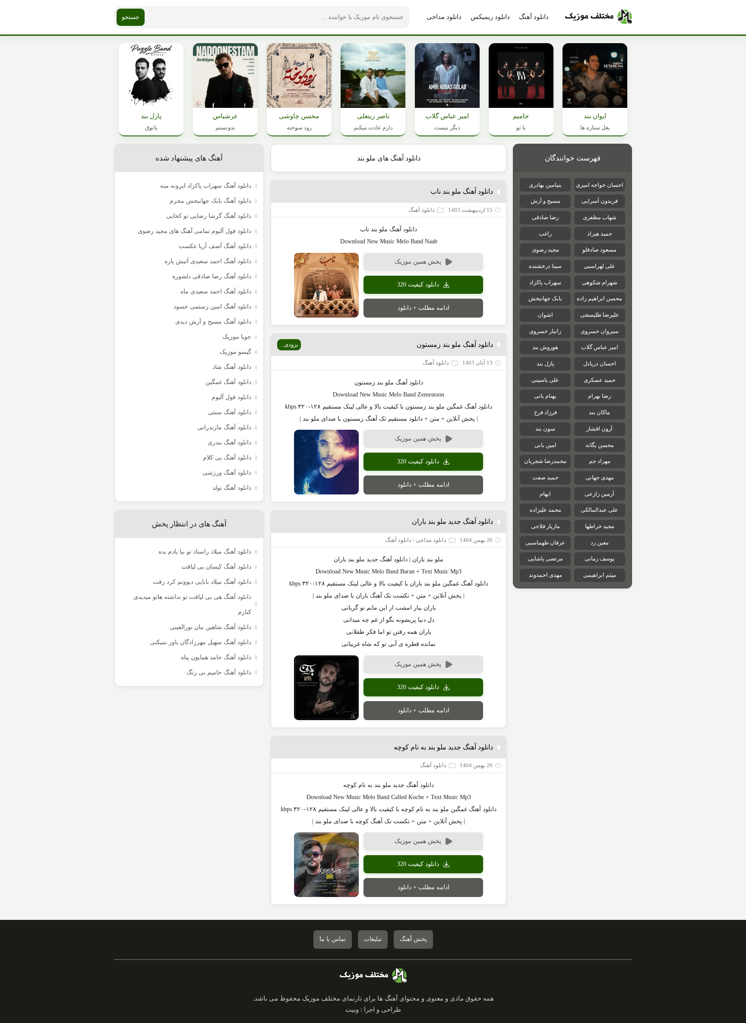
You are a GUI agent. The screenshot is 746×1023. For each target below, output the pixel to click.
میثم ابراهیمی (599, 575)
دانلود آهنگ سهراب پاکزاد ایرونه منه (205, 186)
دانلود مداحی (444, 16)
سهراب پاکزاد (545, 282)
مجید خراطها (599, 526)
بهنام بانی (545, 396)
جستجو (130, 17)
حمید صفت (545, 477)
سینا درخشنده (545, 266)
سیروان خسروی (600, 331)
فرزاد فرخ (545, 412)
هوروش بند (545, 347)
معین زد (600, 542)
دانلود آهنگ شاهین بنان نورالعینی (210, 627)
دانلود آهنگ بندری (229, 442)
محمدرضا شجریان (545, 461)
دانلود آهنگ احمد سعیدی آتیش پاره (207, 261)
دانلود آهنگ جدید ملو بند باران (452, 521)
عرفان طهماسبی (545, 542)
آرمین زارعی (599, 494)
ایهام (545, 494)
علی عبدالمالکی (599, 510)
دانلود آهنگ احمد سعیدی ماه (215, 291)
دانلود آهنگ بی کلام (227, 457)
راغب (545, 233)
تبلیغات (373, 939)
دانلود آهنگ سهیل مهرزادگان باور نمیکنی (200, 642)
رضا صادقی (545, 217)
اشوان (545, 315)
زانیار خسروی (545, 331)
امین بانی (545, 445)
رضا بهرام (599, 396)
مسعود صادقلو (599, 249)
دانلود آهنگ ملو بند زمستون (455, 344)
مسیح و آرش (545, 201)
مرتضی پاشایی (545, 558)
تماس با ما (332, 939)
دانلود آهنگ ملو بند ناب (461, 191)
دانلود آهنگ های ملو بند (388, 158)
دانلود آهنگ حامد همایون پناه (216, 657)
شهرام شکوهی (599, 282)
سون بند (545, 428)
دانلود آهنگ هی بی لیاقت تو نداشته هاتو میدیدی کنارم (192, 604)
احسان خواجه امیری (599, 185)
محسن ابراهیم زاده (599, 298)
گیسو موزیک (235, 352)
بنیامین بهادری (545, 185)
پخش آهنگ (413, 939)
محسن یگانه (599, 445)
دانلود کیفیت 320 (418, 284)
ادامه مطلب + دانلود (423, 308)
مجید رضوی (545, 249)
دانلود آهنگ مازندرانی (224, 427)
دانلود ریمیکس (490, 16)
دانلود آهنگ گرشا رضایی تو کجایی (208, 216)
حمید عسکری (600, 380)
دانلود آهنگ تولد (231, 488)
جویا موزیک (236, 337)
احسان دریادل (599, 363)
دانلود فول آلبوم (231, 397)
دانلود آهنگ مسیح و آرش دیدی (213, 321)
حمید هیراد (599, 233)
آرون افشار (599, 428)
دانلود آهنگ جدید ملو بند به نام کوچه (443, 747)
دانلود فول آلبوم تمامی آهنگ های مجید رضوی (194, 231)
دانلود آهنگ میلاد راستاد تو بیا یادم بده (204, 551)
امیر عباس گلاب (599, 347)
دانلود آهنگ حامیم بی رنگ (218, 672)
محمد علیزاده (545, 510)
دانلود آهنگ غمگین (228, 382)
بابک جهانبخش (545, 298)
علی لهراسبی (599, 266)
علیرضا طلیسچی (599, 315)
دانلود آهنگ (534, 16)
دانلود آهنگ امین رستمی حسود (212, 306)
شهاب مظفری (599, 217)
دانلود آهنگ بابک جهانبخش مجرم (210, 201)
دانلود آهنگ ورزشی (226, 472)
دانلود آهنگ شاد (231, 367)
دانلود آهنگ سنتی (229, 412)
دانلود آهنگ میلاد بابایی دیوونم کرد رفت (202, 582)
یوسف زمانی (600, 558)
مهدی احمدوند (545, 575)
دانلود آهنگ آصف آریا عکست (215, 246)
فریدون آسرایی (600, 201)
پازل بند (545, 363)
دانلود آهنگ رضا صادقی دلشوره (211, 276)
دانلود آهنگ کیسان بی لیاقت (216, 566)
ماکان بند (599, 412)
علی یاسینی (545, 380)
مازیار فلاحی (545, 526)
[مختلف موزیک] (598, 17)
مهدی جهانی (599, 477)
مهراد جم (599, 461)
